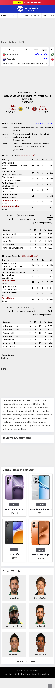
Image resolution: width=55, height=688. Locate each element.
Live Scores (23, 15)
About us (8, 674)
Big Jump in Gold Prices (28, 2)
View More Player (26, 661)
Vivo (14, 549)
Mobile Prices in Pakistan (18, 470)
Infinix (40, 549)
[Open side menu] (2, 9)
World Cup (35, 15)
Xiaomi (40, 504)
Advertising (31, 674)
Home (3, 15)
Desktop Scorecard (44, 123)
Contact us (19, 674)
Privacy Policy (44, 674)
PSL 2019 (21, 42)
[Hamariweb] (27, 9)
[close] (53, 2)
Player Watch (11, 571)
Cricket (12, 15)
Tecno (14, 504)
